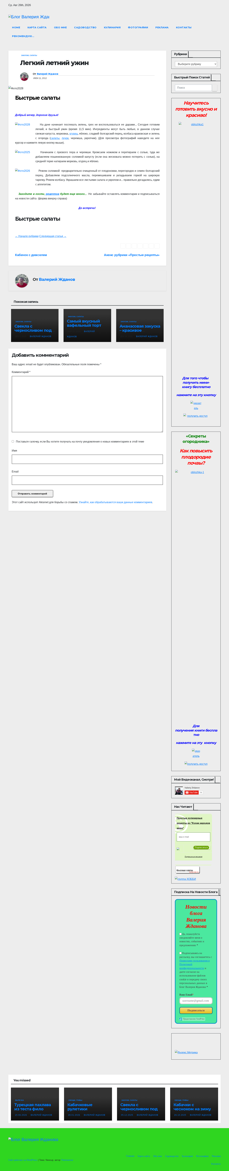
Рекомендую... (23, 36)
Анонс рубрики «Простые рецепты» (132, 255)
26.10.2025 (180, 1115)
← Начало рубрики (27, 236)
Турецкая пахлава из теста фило (32, 1106)
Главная (129, 1156)
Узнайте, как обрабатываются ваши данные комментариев (115, 502)
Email (15, 471)
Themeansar (67, 1160)
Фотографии (138, 27)
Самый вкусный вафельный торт (84, 323)
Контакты (184, 27)
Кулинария (112, 27)
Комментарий (21, 372)
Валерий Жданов (47, 73)
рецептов (52, 194)
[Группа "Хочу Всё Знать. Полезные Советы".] (187, 869)
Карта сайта (37, 27)
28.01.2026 (74, 1115)
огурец (73, 133)
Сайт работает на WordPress (23, 1160)
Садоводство (85, 27)
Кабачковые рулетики (79, 1106)
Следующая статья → (52, 236)
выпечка (19, 1100)
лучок (65, 138)
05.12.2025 (127, 1115)
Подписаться (196, 1010)
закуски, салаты (29, 55)
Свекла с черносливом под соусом (33, 330)
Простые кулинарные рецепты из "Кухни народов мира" (193, 823)
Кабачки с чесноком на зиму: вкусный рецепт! (193, 1109)
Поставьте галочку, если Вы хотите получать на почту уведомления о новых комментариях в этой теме (80, 441)
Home (16, 27)
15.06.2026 (21, 1115)
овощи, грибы (75, 1100)
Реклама (162, 27)
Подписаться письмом (193, 857)
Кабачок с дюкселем (31, 255)
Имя (14, 450)
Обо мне (60, 27)
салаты (55, 138)
